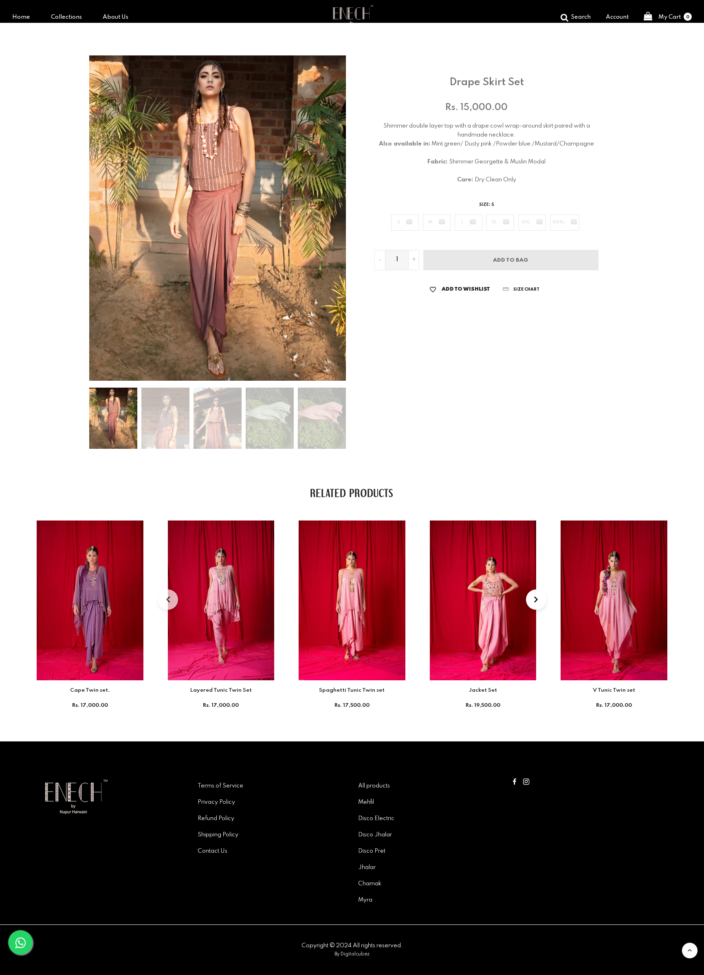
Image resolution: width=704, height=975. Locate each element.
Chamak (369, 884)
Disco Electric (376, 818)
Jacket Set (483, 690)
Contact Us (212, 851)
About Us (115, 17)
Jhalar (367, 867)
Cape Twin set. (90, 690)
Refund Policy (216, 818)
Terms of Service (220, 786)
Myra (365, 900)
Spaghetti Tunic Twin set (352, 690)
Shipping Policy (218, 835)
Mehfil (366, 802)
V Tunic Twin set (614, 690)
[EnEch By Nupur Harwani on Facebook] (514, 782)
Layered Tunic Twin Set (221, 690)
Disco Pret (371, 851)
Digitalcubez (355, 954)
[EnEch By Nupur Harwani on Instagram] (526, 782)
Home (21, 17)
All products (374, 786)
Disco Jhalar (375, 835)
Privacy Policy (216, 802)
